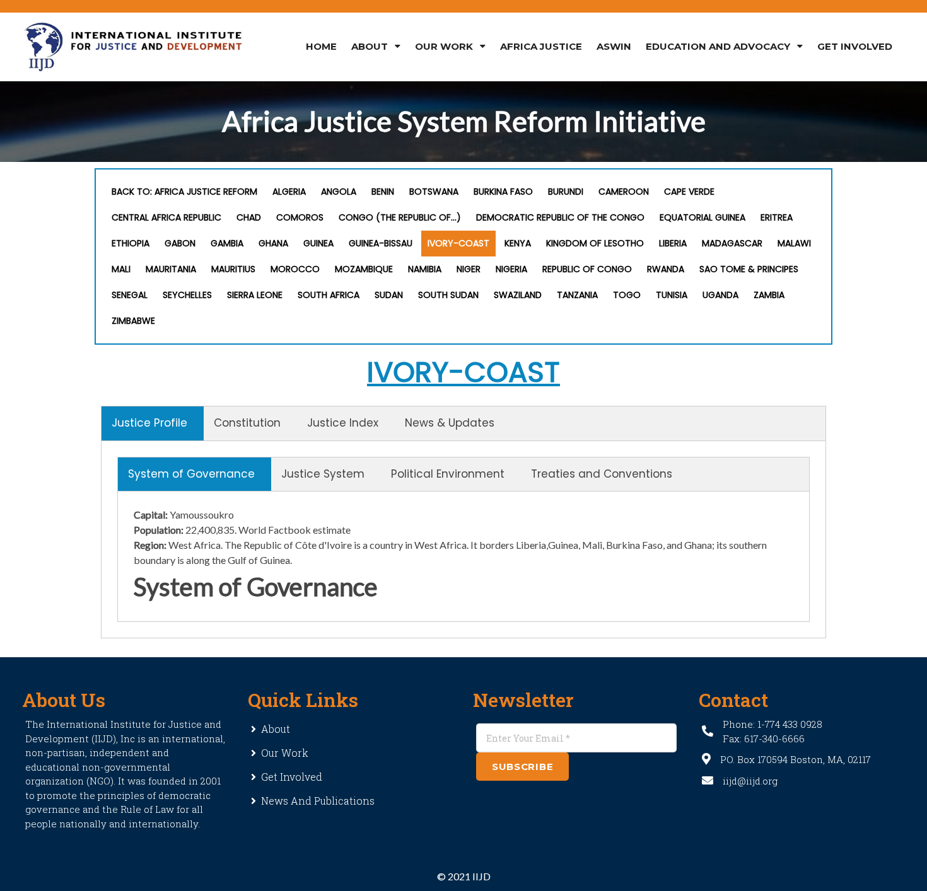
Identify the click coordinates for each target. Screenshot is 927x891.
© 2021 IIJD (464, 876)
